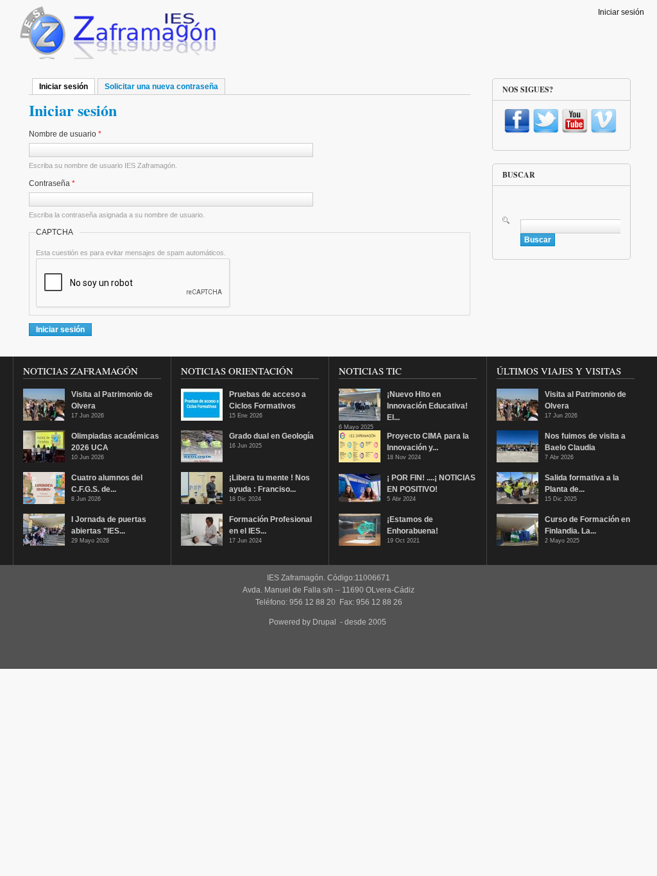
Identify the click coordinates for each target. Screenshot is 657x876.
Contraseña (52, 183)
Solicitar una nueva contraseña (161, 86)
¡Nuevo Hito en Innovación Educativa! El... (427, 406)
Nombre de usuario (65, 134)
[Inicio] (116, 35)
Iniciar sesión (621, 12)
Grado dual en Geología (271, 436)
